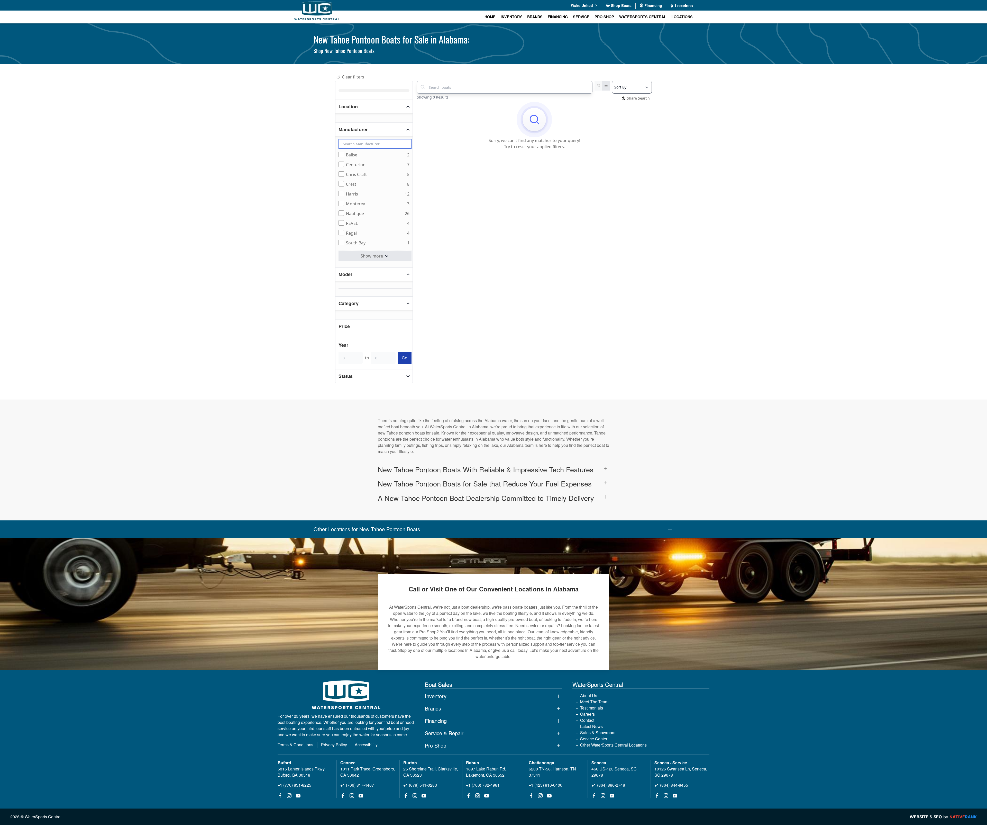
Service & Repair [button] (444, 733)
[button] (493, 469)
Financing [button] (436, 720)
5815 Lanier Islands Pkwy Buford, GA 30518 (301, 772)
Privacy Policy (334, 745)
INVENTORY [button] (511, 16)
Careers (587, 714)
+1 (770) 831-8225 (294, 785)
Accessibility (366, 745)
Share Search (638, 98)
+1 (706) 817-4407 (357, 785)
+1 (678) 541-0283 (420, 785)
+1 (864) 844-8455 (671, 785)
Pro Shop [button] (604, 16)
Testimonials (591, 708)
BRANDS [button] (535, 16)
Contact (587, 720)
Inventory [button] (435, 696)
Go (404, 358)
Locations (683, 5)
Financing (558, 16)
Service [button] (581, 16)
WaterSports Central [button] (642, 16)
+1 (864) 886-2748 (608, 785)
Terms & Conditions (295, 745)
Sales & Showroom (597, 732)
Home (490, 16)
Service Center (593, 739)
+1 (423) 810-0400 (545, 785)
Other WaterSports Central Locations (613, 745)
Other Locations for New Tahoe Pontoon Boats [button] (367, 529)
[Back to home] (316, 11)
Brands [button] (433, 708)
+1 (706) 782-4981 (483, 785)
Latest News (591, 726)
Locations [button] (682, 16)
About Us (588, 695)
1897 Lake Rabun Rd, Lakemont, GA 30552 (486, 772)
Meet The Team (594, 702)
